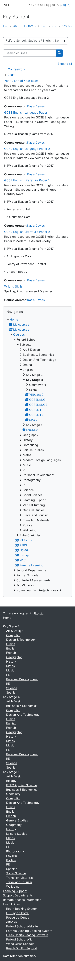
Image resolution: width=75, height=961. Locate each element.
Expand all (65, 64)
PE (8, 675)
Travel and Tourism (19, 882)
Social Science (16, 873)
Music (10, 670)
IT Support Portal (17, 913)
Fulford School (30, 26)
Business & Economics (21, 706)
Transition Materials (19, 878)
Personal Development (22, 679)
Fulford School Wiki (19, 939)
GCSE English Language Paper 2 (27, 149)
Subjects (44, 26)
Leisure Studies (16, 834)
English (55, 26)
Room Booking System (22, 909)
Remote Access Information (22, 900)
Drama (10, 644)
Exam (11, 75)
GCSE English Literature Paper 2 (27, 232)
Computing (13, 635)
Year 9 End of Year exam (21, 81)
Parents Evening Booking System (29, 931)
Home (6, 26)
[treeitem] (37, 455)
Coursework (16, 69)
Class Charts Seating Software (27, 935)
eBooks (11, 922)
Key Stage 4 (67, 26)
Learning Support (15, 891)
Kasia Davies (36, 106)
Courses (16, 26)
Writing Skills (13, 286)
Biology (11, 781)
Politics (11, 860)
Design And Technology (22, 714)
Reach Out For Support (21, 948)
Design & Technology (21, 639)
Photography (15, 851)
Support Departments (18, 895)
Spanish (11, 692)
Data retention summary (19, 956)
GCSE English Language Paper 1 (27, 112)
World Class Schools (20, 944)
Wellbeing (13, 886)
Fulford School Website (22, 926)
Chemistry (13, 794)
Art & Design (14, 631)
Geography (14, 657)
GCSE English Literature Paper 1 (27, 180)
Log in (65, 5)
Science (11, 688)
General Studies (17, 820)
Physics (11, 856)
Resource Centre (18, 917)
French (11, 653)
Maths (10, 666)
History (11, 661)
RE (8, 684)
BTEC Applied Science (21, 785)
